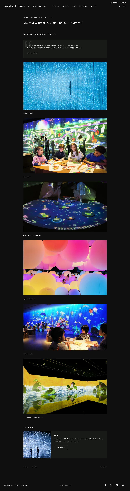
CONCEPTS (66, 6)
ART (29, 6)
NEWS (17, 485)
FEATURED (21, 6)
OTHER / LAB (37, 6)
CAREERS (25, 485)
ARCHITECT (94, 6)
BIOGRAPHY (113, 3)
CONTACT (123, 3)
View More (60, 447)
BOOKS (74, 6)
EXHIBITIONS (55, 6)
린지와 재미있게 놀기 (32, 53)
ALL (45, 6)
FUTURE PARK (83, 6)
